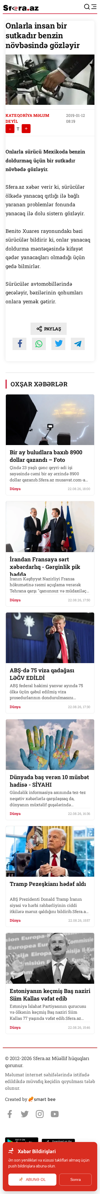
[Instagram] (39, 1114)
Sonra (75, 1179)
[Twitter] (24, 1114)
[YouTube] (54, 1114)
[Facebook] (9, 1114)
